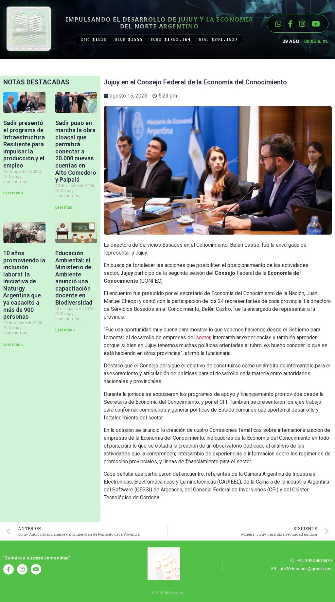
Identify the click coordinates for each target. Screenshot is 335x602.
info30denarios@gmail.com (305, 569)
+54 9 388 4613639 (314, 560)
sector (203, 337)
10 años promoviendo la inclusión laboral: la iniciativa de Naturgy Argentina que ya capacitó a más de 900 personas (24, 285)
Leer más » (13, 193)
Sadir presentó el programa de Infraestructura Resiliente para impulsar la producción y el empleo (24, 144)
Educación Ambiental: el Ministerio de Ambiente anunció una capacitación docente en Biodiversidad (73, 278)
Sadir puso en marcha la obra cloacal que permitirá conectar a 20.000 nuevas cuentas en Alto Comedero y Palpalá (75, 151)
